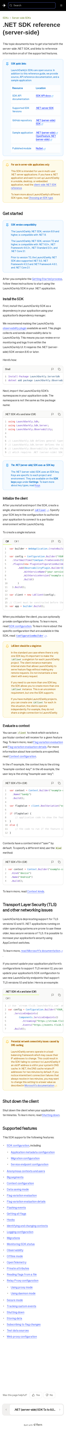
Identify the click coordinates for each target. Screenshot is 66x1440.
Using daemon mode (23, 1293)
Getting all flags (16, 1213)
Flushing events (16, 1207)
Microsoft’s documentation (39, 1085)
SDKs (6, 17)
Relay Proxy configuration (22, 1280)
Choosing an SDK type (41, 197)
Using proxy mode (22, 1287)
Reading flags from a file (22, 1274)
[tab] (7, 541)
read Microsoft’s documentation (40, 950)
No (51, 1394)
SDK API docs (43, 95)
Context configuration (22, 756)
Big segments (15, 1177)
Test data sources (18, 1330)
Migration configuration (25, 1158)
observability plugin (15, 328)
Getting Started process (47, 279)
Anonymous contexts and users (26, 1171)
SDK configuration (20, 626)
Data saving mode (18, 1189)
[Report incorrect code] (52, 369)
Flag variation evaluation (48, 742)
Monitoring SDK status (21, 1244)
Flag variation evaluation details (27, 747)
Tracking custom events (21, 1306)
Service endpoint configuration (29, 1164)
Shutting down (51, 1115)
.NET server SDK (45, 107)
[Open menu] (61, 5)
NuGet (39, 148)
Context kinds (35, 891)
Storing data (14, 1318)
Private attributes (18, 1268)
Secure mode (15, 1300)
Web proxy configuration (22, 1336)
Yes (38, 1394)
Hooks (11, 1219)
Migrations (13, 1238)
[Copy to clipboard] (59, 369)
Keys (37, 485)
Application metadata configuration (33, 1152)
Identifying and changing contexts (27, 1225)
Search (17, 5)
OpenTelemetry (16, 1262)
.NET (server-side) (45, 132)
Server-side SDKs (21, 17)
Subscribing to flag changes (24, 1324)
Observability (15, 1250)
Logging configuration (20, 1232)
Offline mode (15, 1256)
